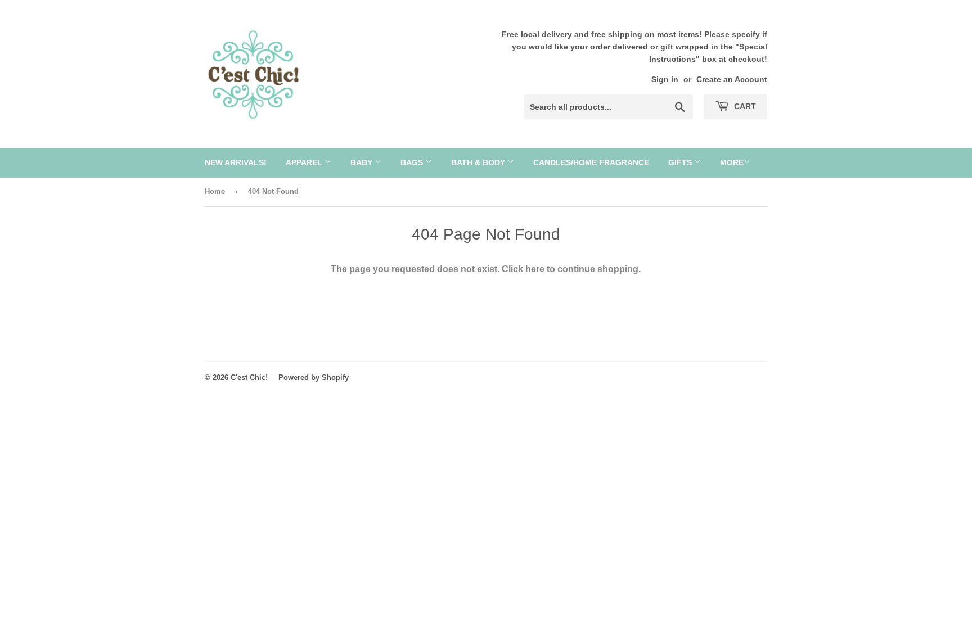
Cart (744, 106)
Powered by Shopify (313, 377)
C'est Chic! (249, 377)
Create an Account (731, 79)
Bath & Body (479, 162)
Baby (362, 162)
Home (215, 191)
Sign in (664, 79)
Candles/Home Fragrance (591, 162)
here (534, 269)
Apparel (305, 162)
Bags (412, 162)
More (732, 162)
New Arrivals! (236, 162)
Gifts (681, 162)
